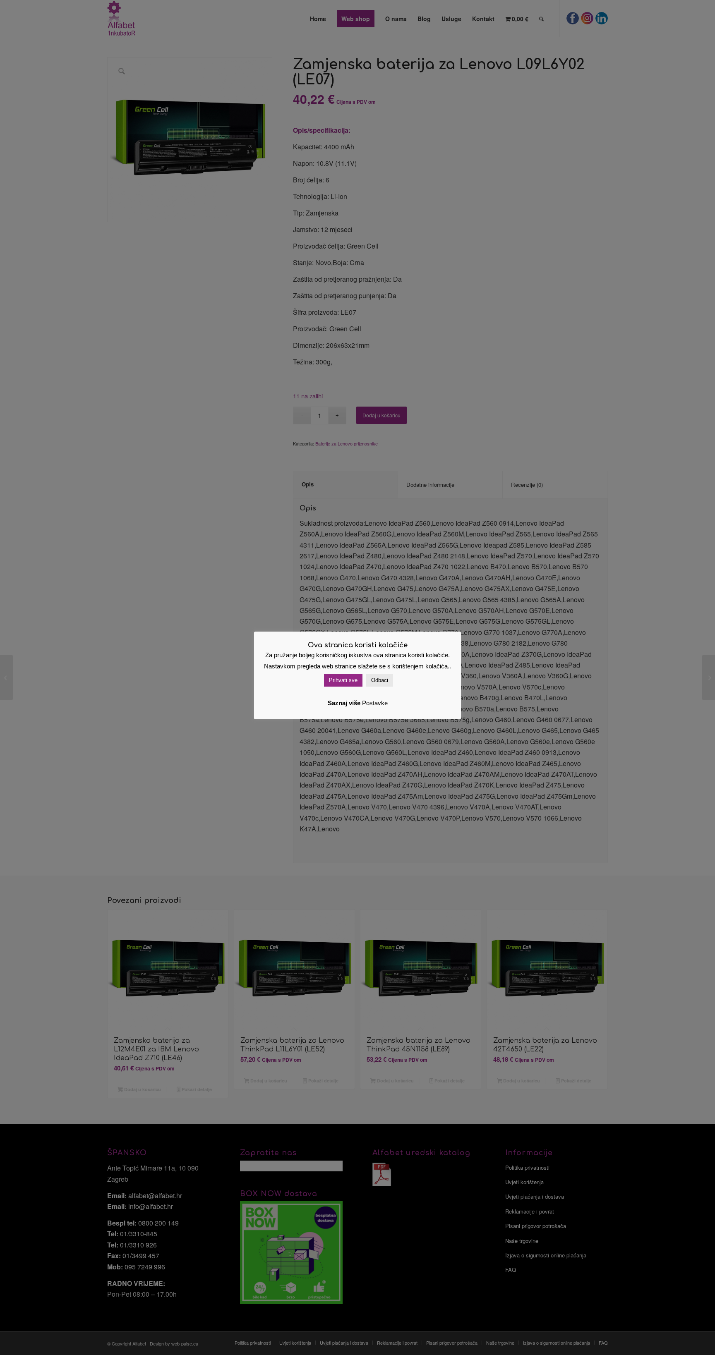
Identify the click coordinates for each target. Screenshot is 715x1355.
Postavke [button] (375, 702)
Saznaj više (344, 702)
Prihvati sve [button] (343, 680)
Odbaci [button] (379, 680)
